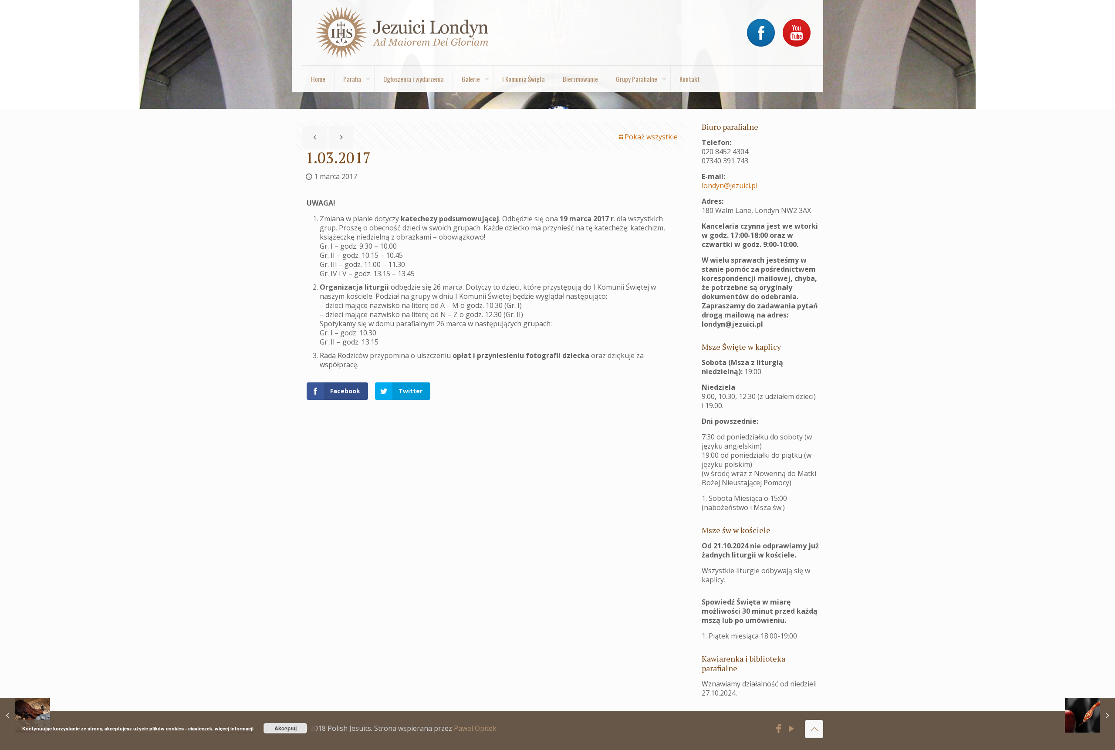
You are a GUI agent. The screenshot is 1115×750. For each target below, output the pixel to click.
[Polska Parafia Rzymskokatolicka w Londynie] (402, 32)
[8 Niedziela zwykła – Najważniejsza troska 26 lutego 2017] (25, 715)
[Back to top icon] (814, 729)
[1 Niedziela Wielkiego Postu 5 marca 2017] (1090, 715)
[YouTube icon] (792, 729)
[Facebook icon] (779, 729)
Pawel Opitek (475, 728)
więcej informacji (234, 728)
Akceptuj (285, 728)
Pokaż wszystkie (651, 137)
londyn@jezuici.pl (729, 185)
